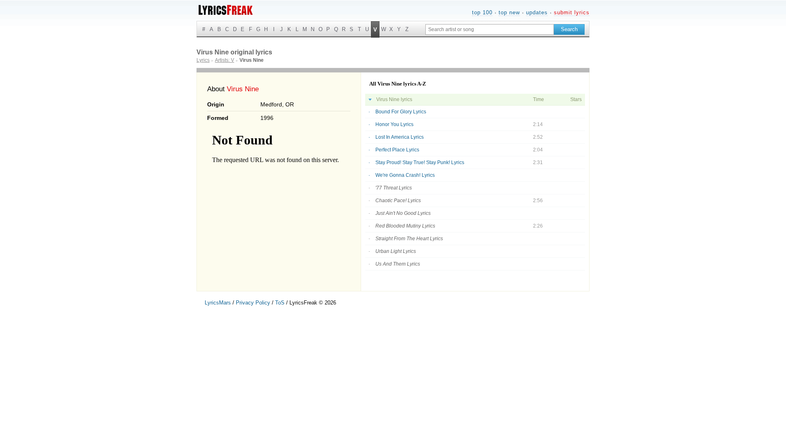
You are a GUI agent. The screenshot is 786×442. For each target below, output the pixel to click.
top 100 (482, 12)
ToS (280, 303)
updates (537, 12)
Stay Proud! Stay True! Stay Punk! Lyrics (419, 162)
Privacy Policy (253, 303)
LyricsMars (218, 303)
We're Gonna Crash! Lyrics (405, 175)
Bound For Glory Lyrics (400, 112)
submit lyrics (572, 12)
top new (509, 12)
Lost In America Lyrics (399, 137)
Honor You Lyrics (394, 124)
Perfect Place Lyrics (397, 150)
